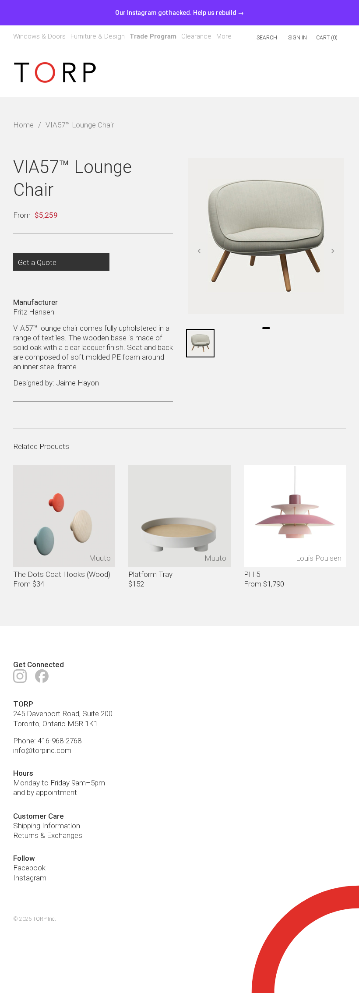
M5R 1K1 (82, 723)
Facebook (29, 868)
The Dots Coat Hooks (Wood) (61, 574)
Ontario (54, 723)
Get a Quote (37, 262)
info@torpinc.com (42, 750)
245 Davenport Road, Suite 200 (63, 714)
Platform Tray (150, 574)
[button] (199, 251)
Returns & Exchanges (47, 835)
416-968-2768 (59, 740)
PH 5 (252, 574)
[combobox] (257, 38)
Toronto (26, 723)
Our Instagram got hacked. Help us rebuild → (179, 12)
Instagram (29, 877)
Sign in (297, 38)
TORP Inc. (44, 919)
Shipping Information (46, 825)
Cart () (327, 38)
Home (23, 124)
